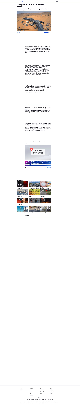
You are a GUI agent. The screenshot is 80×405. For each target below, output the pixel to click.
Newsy (40, 388)
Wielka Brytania (31, 395)
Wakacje (41, 393)
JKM (19, 32)
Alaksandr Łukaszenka (52, 391)
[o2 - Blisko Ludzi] (23, 1)
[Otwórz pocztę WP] (52, 1)
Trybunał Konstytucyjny (42, 391)
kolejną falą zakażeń (44, 47)
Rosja (30, 390)
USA (30, 393)
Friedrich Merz (51, 393)
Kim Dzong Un (51, 388)
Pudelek (21, 390)
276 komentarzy (46, 32)
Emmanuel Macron (51, 390)
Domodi (21, 388)
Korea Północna (31, 388)
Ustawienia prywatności (50, 399)
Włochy (30, 391)
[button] (59, 1)
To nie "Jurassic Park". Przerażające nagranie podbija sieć (37, 130)
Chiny (40, 390)
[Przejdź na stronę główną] (21, 1)
